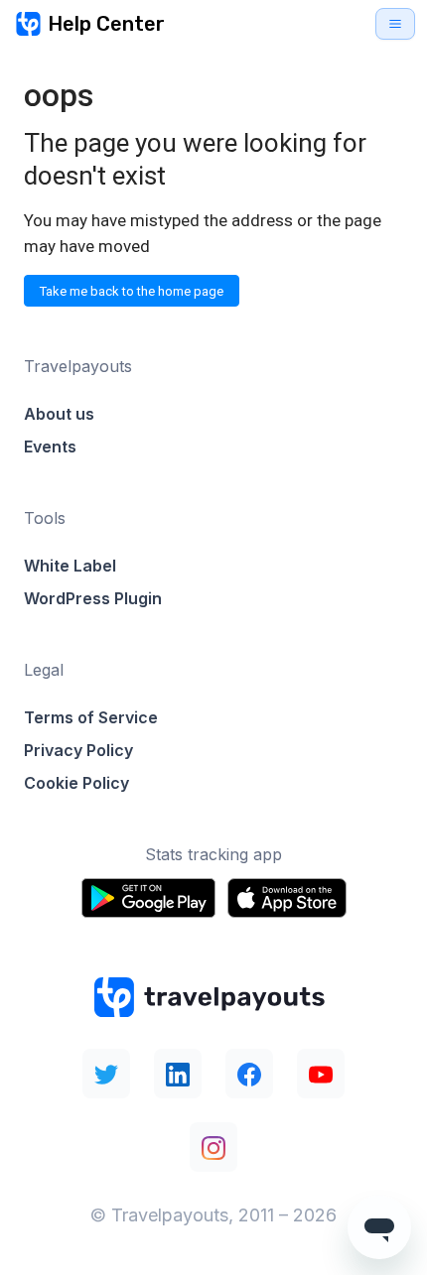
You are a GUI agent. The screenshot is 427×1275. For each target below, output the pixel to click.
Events (50, 446)
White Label (70, 565)
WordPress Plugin (93, 598)
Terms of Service (91, 717)
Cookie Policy (76, 783)
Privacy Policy (78, 750)
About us (59, 414)
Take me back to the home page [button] (131, 291)
